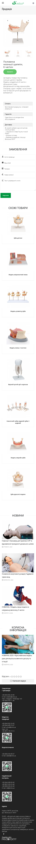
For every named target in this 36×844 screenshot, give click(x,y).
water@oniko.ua (11, 756)
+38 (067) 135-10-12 (8, 731)
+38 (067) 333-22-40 (8, 784)
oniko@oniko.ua (11, 727)
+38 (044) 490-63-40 (8, 782)
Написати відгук (19, 681)
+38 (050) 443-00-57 (8, 754)
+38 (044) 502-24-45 (8, 723)
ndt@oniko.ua (10, 788)
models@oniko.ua (11, 697)
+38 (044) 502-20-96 (8, 695)
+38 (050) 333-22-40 (8, 786)
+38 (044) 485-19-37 (8, 725)
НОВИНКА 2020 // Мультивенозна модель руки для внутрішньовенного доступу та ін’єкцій (17, 658)
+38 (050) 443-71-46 (8, 700)
